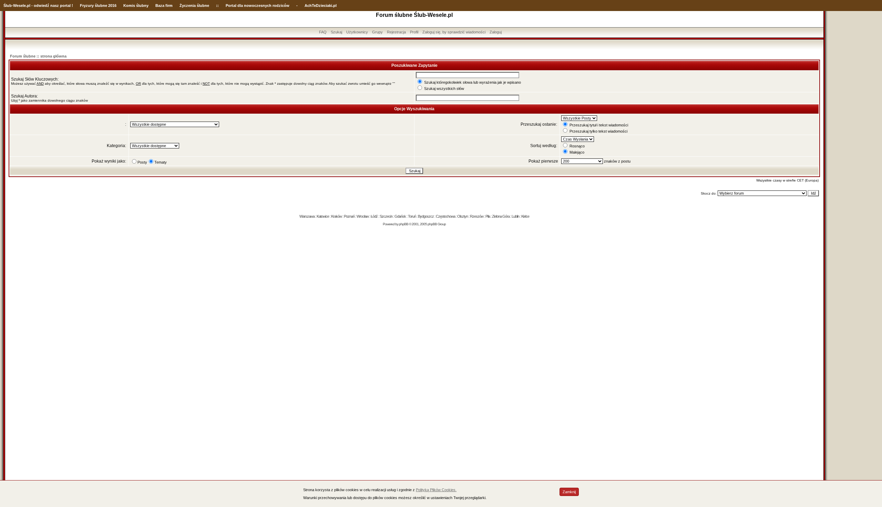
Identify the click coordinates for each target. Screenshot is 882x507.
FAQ (323, 32)
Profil (414, 32)
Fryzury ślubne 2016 (98, 5)
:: (217, 5)
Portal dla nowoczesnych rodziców (257, 5)
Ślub (7, 5)
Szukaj (336, 32)
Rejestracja (396, 32)
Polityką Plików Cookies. (436, 490)
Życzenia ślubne (194, 5)
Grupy (377, 32)
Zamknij (569, 492)
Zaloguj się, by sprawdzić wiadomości (453, 32)
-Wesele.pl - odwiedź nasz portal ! (42, 5)
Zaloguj (496, 32)
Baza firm (164, 5)
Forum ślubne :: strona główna (38, 56)
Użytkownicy (357, 32)
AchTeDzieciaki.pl (321, 5)
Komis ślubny (135, 5)
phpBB (403, 224)
